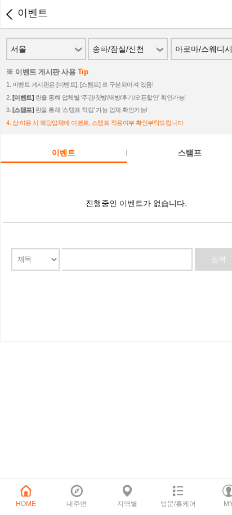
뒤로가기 (9, 14)
